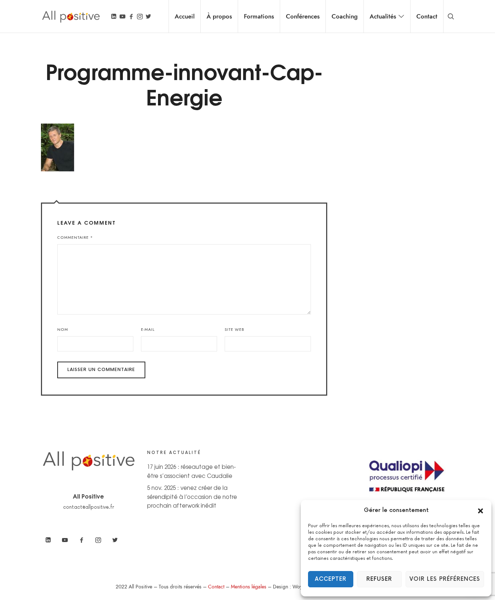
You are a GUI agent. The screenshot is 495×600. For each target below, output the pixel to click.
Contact (216, 586)
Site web (234, 329)
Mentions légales (248, 586)
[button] (480, 510)
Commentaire (75, 237)
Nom (62, 329)
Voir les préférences (444, 579)
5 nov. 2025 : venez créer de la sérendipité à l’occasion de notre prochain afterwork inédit (192, 496)
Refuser (379, 579)
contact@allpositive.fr (88, 507)
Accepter (330, 579)
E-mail (148, 329)
